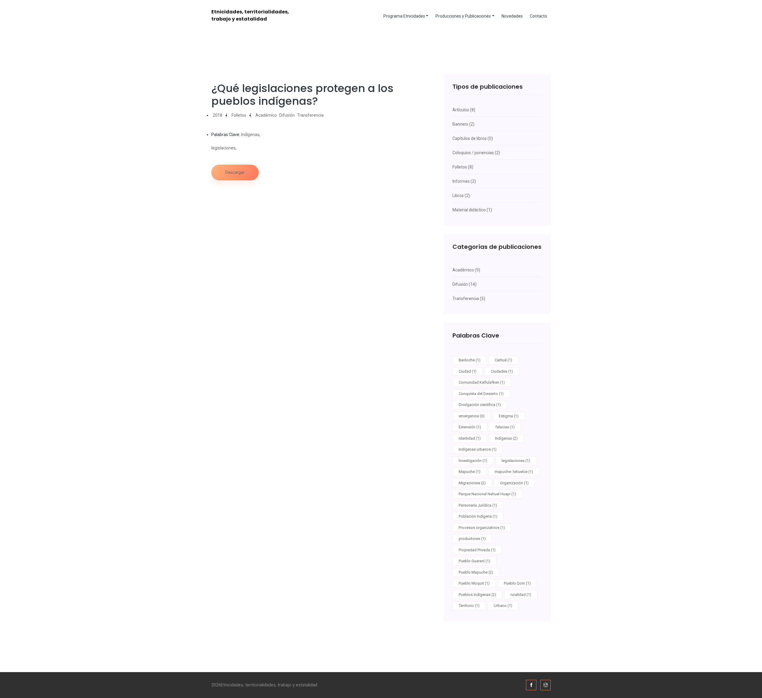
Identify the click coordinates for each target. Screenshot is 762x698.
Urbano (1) (503, 605)
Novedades (512, 16)
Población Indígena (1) (478, 516)
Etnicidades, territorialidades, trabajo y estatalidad (250, 15)
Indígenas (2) (506, 438)
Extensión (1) (470, 427)
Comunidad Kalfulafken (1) (482, 382)
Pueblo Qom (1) (517, 583)
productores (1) (472, 538)
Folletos (239, 115)
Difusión (287, 115)
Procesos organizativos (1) (482, 527)
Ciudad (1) (468, 371)
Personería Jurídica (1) (478, 505)
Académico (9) (466, 270)
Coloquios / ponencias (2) (476, 152)
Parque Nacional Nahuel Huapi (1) (487, 494)
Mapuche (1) (469, 471)
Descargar (235, 172)
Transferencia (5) (468, 298)
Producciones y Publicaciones (463, 16)
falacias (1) (505, 427)
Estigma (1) (509, 416)
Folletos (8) (462, 167)
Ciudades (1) (502, 371)
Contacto (538, 16)
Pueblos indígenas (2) (477, 594)
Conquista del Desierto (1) (481, 393)
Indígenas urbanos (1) (477, 449)
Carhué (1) (503, 360)
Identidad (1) (470, 438)
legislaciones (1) (516, 460)
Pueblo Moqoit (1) (474, 583)
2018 (217, 115)
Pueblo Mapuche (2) (476, 572)
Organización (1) (514, 483)
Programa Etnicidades (404, 16)
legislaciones (223, 148)
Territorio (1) (469, 605)
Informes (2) (464, 181)
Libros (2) (461, 195)
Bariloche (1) (469, 360)
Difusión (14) (464, 284)
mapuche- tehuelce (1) (514, 471)
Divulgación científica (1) (480, 404)
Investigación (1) (473, 460)
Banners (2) (463, 124)
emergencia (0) (472, 416)
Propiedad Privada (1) (477, 550)
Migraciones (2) (472, 483)
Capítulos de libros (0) (472, 138)
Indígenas (250, 134)
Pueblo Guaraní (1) (474, 561)
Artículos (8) (463, 109)
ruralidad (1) (520, 594)
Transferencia (310, 115)
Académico (266, 115)
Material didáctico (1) (472, 209)
